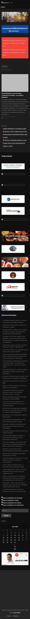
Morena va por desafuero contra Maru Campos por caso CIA (14, 454)
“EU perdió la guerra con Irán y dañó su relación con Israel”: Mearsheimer (15, 346)
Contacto (15, 616)
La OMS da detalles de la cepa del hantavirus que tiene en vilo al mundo (14, 490)
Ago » (15, 549)
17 (15, 537)
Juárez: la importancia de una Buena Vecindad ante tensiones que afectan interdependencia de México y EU (14, 478)
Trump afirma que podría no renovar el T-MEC (15, 382)
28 (3, 542)
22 (7, 540)
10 (15, 535)
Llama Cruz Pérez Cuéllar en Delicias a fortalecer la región (14, 326)
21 (3, 540)
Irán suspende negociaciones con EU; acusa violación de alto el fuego (14, 420)
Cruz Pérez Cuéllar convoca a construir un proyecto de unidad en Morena (15, 321)
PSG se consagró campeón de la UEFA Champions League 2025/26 (14, 398)
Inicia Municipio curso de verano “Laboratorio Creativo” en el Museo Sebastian (12, 95)
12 (22, 535)
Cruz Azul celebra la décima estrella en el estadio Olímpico (15, 432)
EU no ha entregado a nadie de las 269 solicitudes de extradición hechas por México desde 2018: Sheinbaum (14, 444)
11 (19, 535)
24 (15, 540)
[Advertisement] (15, 588)
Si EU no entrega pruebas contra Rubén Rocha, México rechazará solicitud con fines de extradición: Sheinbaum (15, 356)
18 (19, 537)
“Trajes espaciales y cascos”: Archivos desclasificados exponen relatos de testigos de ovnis (14, 471)
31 (15, 542)
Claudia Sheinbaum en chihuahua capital (14, 128)
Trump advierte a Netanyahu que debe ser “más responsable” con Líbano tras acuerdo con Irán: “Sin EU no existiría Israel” (15, 364)
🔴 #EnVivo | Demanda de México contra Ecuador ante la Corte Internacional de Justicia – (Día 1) (14, 143)
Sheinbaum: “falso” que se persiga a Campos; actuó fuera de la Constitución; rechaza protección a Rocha (15, 485)
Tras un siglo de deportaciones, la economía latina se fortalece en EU (13, 466)
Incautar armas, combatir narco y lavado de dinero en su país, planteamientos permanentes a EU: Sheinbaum (15, 331)
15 (7, 537)
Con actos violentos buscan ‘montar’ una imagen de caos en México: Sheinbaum (15, 377)
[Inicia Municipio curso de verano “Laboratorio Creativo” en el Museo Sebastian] (15, 83)
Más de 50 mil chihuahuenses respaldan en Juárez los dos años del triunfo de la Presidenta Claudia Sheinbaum (15, 410)
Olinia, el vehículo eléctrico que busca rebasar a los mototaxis (14, 386)
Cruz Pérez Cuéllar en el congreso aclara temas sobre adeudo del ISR (15, 351)
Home (9, 616)
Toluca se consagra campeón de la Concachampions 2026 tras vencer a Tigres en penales (14, 403)
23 (11, 540)
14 (3, 537)
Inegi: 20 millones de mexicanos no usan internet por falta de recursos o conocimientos (15, 460)
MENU (3, 7)
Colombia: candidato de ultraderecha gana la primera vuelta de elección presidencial (14, 426)
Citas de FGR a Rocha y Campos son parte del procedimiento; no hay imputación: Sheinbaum (14, 437)
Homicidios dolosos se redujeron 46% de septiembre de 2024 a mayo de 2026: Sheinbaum (15, 371)
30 (11, 542)
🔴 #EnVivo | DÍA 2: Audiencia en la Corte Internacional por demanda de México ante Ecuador (15, 134)
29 (7, 542)
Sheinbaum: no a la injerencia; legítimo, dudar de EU (15, 416)
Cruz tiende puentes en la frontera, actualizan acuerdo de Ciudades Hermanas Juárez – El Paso (13, 392)
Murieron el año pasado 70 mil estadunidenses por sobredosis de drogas (15, 450)
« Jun (15, 544)
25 (19, 540)
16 (11, 537)
